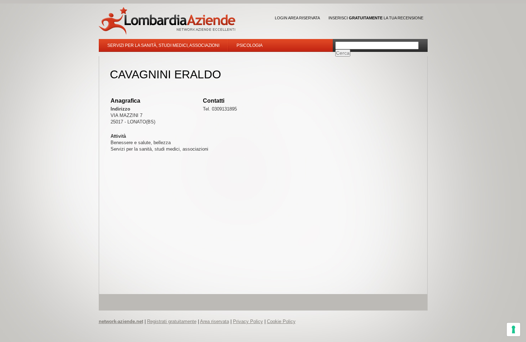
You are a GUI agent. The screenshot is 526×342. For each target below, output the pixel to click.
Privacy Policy (248, 321)
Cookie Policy (281, 321)
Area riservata (214, 321)
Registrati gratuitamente (171, 321)
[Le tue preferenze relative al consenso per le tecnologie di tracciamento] (513, 329)
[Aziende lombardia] (167, 21)
